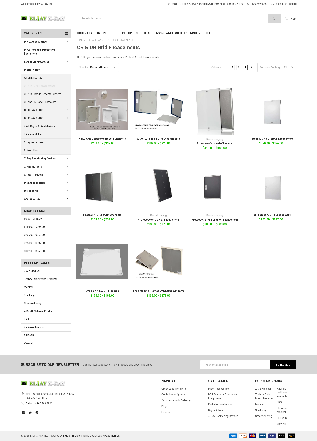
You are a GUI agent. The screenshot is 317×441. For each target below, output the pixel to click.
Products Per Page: (271, 67)
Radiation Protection (37, 61)
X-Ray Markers (33, 166)
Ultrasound (31, 190)
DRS (26, 319)
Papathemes (111, 435)
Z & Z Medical (32, 270)
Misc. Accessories (35, 41)
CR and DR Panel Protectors (40, 102)
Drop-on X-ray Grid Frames (102, 290)
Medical (28, 287)
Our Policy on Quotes (132, 33)
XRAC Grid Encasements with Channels (102, 138)
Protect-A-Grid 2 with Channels (102, 214)
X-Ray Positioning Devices (40, 158)
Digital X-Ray (32, 69)
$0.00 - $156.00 (33, 218)
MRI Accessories (34, 182)
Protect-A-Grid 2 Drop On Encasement (214, 219)
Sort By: (83, 67)
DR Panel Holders (34, 134)
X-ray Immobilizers (35, 142)
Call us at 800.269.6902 (39, 403)
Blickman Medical (34, 327)
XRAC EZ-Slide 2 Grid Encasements (158, 138)
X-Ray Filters (31, 150)
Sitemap (166, 412)
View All (28, 343)
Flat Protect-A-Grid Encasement (271, 214)
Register (292, 3)
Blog (209, 33)
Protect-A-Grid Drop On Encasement (271, 138)
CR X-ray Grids (33, 110)
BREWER (29, 335)
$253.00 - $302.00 (34, 243)
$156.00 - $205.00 (34, 226)
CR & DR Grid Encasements (39, 85)
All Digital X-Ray (33, 77)
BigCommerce (71, 435)
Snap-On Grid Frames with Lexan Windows (158, 290)
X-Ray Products (33, 174)
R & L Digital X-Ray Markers (39, 126)
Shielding (29, 295)
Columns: (216, 67)
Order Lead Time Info (93, 33)
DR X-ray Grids (33, 118)
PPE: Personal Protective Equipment (39, 51)
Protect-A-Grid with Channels (215, 143)
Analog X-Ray (32, 198)
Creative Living (32, 303)
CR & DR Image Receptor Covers (42, 93)
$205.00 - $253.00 (34, 234)
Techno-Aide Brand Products (40, 278)
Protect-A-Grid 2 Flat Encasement (158, 219)
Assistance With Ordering (177, 33)
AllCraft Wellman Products (39, 311)
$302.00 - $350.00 (34, 251)
